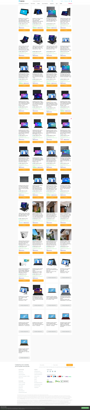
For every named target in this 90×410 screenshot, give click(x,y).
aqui (18, 408)
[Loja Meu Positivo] (21, 1)
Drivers (35, 379)
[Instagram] (50, 371)
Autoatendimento (37, 371)
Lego (57, 3)
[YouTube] (55, 371)
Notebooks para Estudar (23, 392)
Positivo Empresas (22, 384)
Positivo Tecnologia (22, 382)
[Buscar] (52, 1)
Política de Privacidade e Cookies (24, 376)
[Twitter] (52, 371)
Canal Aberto (36, 387)
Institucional (21, 371)
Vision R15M (33, 3)
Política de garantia (22, 374)
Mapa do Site (21, 377)
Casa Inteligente (45, 3)
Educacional (21, 387)
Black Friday (21, 389)
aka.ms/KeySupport (22, 398)
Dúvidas (35, 377)
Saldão (61, 3)
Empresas (66, 1)
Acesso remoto (36, 376)
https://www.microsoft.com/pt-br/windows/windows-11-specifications (55, 403)
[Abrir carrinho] (71, 1)
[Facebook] (47, 371)
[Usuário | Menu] (69, 1)
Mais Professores (21, 390)
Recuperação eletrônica (38, 382)
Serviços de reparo (37, 385)
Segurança (52, 3)
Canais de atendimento (38, 374)
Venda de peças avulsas (38, 384)
